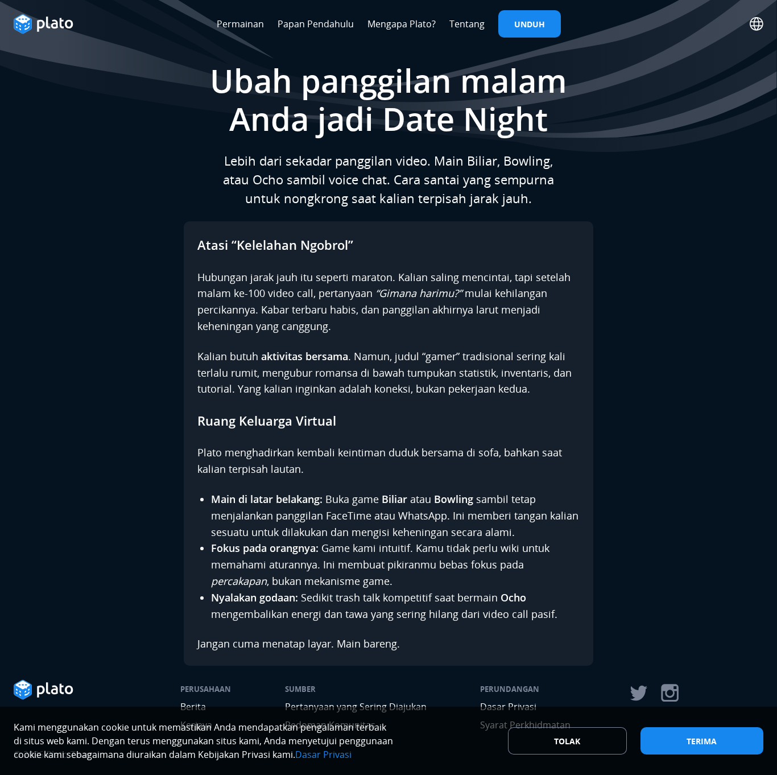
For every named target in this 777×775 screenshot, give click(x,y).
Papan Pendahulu (316, 24)
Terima (702, 741)
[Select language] (756, 24)
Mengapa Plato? (401, 24)
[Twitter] (638, 693)
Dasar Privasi (323, 754)
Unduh (529, 24)
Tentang (467, 24)
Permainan (240, 24)
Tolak (567, 741)
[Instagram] (670, 693)
